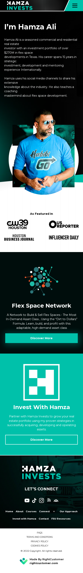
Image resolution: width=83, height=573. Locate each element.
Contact (44, 518)
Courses (31, 511)
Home (9, 511)
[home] (24, 5)
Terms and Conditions (40, 537)
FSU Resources (61, 518)
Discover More (41, 338)
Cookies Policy (39, 545)
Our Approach (69, 511)
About (19, 511)
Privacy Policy (39, 541)
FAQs (39, 532)
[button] (75, 5)
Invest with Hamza (24, 518)
